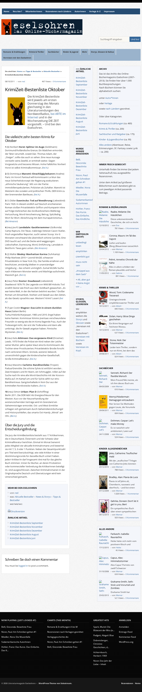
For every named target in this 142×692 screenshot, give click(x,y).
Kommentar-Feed (127, 636)
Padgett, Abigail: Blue (103, 635)
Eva (117, 225)
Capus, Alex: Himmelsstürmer (119, 559)
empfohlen (81, 251)
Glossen (80, 322)
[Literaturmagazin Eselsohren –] (41, 33)
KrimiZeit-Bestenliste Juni (22, 538)
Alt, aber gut (84, 279)
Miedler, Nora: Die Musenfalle (15, 636)
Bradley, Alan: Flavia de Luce (123, 477)
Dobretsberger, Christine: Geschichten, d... (101, 644)
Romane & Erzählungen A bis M (62, 626)
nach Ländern (112, 108)
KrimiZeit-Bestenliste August (24, 534)
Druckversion (18, 511)
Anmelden (124, 626)
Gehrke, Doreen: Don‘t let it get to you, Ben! (124, 502)
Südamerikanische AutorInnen (15, 641)
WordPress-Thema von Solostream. (55, 683)
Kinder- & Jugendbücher (111, 139)
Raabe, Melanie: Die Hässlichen (121, 213)
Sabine (119, 273)
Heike (118, 547)
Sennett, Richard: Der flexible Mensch (121, 374)
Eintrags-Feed (125, 631)
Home (6, 11)
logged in (23, 565)
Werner (119, 249)
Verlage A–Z (94, 11)
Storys (79, 319)
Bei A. (19, 332)
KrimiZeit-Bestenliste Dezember (26, 530)
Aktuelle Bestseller (51, 71)
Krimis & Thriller (107, 128)
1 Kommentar (133, 276)
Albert (118, 306)
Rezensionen (127, 683)
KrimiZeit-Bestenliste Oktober (35, 89)
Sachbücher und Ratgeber (112, 134)
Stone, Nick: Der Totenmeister (118, 342)
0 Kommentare (59, 81)
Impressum (109, 11)
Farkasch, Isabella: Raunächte (120, 535)
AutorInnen (80, 11)
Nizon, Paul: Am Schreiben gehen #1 (83, 179)
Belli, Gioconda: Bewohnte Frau (16, 626)
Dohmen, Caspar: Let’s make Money (122, 422)
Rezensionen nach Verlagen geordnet (65, 631)
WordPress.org (126, 641)
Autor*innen (111, 97)
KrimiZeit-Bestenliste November (26, 526)
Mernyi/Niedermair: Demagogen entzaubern (121, 398)
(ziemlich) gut (83, 256)
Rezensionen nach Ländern (58, 11)
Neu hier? (17, 11)
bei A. (45, 167)
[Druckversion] (9, 511)
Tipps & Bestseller (33, 71)
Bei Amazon (11, 221)
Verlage (108, 103)
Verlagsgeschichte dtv (57, 636)
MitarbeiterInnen (33, 11)
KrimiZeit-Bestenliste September (26, 523)
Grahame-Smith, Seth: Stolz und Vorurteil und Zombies (123, 585)
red (23, 81)
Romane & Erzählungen (111, 123)
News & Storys (43, 496)
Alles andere (105, 144)
